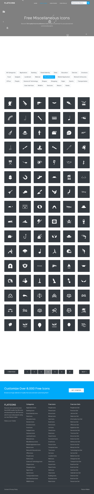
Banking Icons (30, 410)
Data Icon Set (74, 475)
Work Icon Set (74, 422)
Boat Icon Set (74, 478)
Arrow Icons (51, 413)
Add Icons (51, 470)
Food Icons (29, 427)
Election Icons (30, 422)
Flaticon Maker (85, 489)
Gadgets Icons (30, 430)
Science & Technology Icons (34, 461)
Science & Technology (31, 81)
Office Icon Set (74, 424)
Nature (59, 85)
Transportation (82, 81)
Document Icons (53, 439)
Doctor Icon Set (74, 444)
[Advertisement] (47, 52)
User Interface (29, 85)
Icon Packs (53, 3)
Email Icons (51, 441)
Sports (71, 81)
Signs (63, 81)
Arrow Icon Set (74, 436)
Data (55, 72)
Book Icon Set (74, 467)
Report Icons (52, 467)
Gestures (50, 85)
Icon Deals (63, 3)
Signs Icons (29, 470)
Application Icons (31, 407)
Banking (34, 72)
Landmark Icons (31, 436)
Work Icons (51, 461)
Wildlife (40, 85)
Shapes (44, 81)
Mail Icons (51, 458)
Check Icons (51, 430)
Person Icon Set (74, 481)
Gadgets (17, 77)
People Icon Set (74, 407)
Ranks (68, 85)
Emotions (84, 72)
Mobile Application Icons (33, 444)
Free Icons (43, 3)
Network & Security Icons (33, 450)
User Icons (51, 419)
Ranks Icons (29, 458)
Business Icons (52, 478)
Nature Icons (30, 447)
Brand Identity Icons (32, 413)
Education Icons (30, 419)
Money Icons (52, 416)
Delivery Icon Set (75, 441)
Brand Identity (45, 72)
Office (9, 81)
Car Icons (51, 453)
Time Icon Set (74, 433)
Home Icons (51, 424)
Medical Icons (30, 439)
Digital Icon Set (74, 427)
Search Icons (52, 436)
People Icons (30, 456)
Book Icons (51, 422)
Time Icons (51, 450)
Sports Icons (30, 473)
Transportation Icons (32, 475)
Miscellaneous (49, 77)
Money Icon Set (74, 447)
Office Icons (29, 453)
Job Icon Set (74, 413)
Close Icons (51, 473)
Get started (76, 390)
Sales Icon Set (74, 416)
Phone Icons (51, 410)
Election (74, 72)
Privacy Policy (14, 489)
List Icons (51, 427)
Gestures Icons (30, 433)
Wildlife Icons (30, 481)
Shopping (54, 81)
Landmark (28, 77)
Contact (6, 489)
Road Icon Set (74, 464)
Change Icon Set (75, 458)
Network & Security (80, 77)
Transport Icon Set (75, 461)
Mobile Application (64, 77)
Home (35, 3)
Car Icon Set (73, 453)
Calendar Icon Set (75, 473)
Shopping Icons (30, 467)
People (17, 81)
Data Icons (29, 416)
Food (9, 77)
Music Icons (51, 481)
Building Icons (52, 475)
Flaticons (9, 3)
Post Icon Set (74, 410)
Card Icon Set (74, 470)
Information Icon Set (76, 419)
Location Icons (52, 456)
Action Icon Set (74, 439)
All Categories (11, 72)
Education (64, 72)
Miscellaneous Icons (32, 441)
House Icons (51, 464)
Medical (37, 77)
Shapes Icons (30, 464)
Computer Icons (53, 447)
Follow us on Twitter (10, 421)
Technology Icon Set (76, 450)
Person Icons (52, 444)
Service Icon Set (75, 430)
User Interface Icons (32, 478)
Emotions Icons (30, 424)
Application (23, 72)
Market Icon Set (74, 456)
